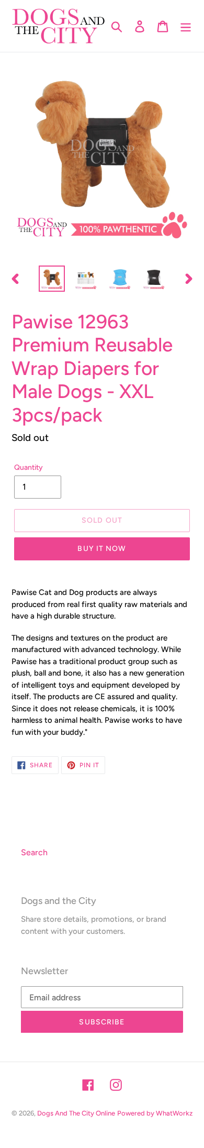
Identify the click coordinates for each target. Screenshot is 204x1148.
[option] (52, 278)
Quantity (28, 467)
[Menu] (185, 26)
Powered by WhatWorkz (154, 1113)
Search (34, 852)
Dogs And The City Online (76, 1113)
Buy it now (101, 548)
